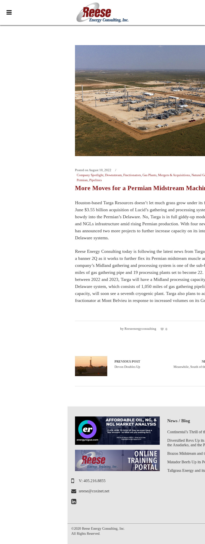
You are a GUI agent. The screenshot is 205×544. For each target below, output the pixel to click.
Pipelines (95, 180)
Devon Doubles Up (91, 366)
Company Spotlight (90, 175)
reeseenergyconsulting (140, 329)
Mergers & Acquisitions (174, 175)
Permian (82, 180)
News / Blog (178, 420)
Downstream (113, 175)
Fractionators (132, 175)
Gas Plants (149, 175)
